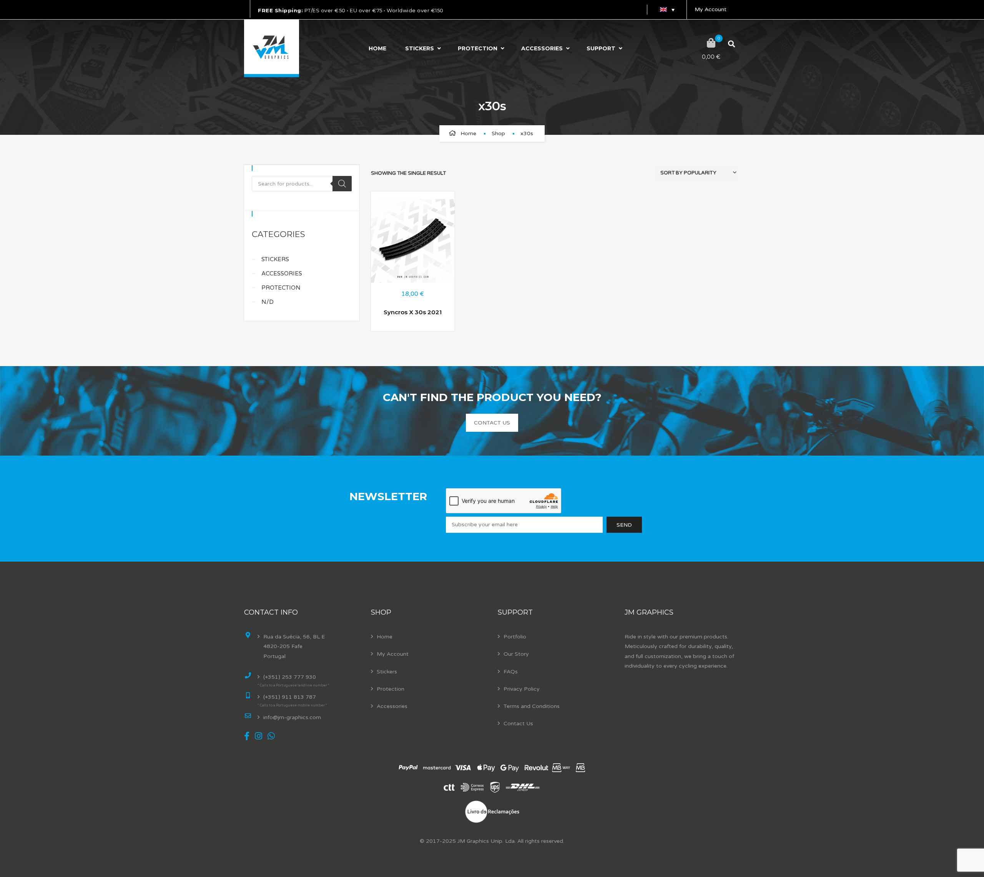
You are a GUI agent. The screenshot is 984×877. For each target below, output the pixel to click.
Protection (477, 48)
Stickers (419, 48)
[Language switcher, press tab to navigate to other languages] (667, 10)
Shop (498, 133)
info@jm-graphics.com (292, 717)
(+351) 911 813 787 (289, 697)
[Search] (342, 183)
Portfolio (515, 636)
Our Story (516, 654)
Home (377, 48)
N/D (267, 301)
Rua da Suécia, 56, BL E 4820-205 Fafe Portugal (294, 646)
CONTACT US (492, 422)
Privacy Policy (522, 689)
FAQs (511, 671)
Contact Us (518, 723)
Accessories (542, 48)
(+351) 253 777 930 (289, 677)
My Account (710, 9)
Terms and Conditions (532, 706)
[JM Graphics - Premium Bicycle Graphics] (271, 48)
